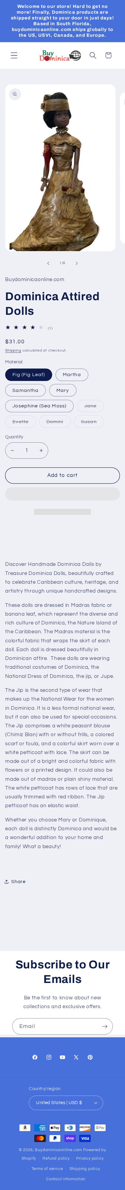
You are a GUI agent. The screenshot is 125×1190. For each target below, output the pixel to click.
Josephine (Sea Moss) (39, 405)
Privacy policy (89, 1159)
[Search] (93, 55)
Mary (62, 390)
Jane (94, 407)
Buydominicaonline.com (58, 1150)
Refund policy (55, 1159)
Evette (24, 423)
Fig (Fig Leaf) (28, 374)
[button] (62, 495)
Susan (92, 423)
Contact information (65, 1179)
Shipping (13, 350)
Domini (58, 423)
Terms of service (47, 1169)
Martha (72, 374)
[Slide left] (48, 263)
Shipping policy (84, 1169)
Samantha (25, 390)
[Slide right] (76, 263)
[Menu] (14, 55)
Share (18, 881)
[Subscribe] (105, 1026)
